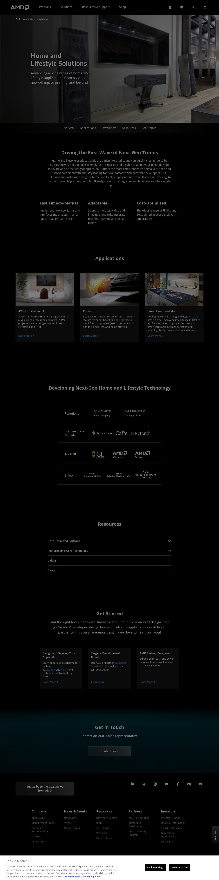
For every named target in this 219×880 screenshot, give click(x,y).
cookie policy (92, 876)
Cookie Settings (155, 867)
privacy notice (72, 876)
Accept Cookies (180, 867)
